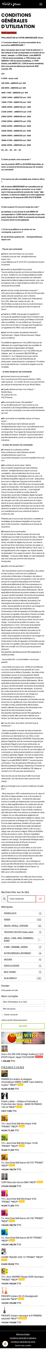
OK (40, 899)
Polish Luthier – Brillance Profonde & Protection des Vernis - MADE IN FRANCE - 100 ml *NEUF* (22, 1104)
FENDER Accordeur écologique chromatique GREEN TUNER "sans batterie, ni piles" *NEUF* (22, 1082)
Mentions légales (23, 1334)
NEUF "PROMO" (22, 972)
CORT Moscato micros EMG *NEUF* (19, 1182)
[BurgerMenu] (41, 4)
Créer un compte (6, 1020)
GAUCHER (22, 959)
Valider (23, 1026)
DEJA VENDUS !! (22, 978)
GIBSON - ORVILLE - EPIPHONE (22, 926)
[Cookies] (5, 1344)
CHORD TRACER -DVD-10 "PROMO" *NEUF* (22, 1257)
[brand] (12, 4)
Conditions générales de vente (23, 1342)
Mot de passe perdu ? (20, 1020)
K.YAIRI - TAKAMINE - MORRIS (22, 947)
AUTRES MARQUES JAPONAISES (22, 953)
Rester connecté (11, 1015)
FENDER (22, 919)
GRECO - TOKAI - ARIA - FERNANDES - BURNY (22, 939)
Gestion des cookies (23, 1345)
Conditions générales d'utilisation (23, 1338)
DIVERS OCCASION (22, 966)
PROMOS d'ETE (22, 913)
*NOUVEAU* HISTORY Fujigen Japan (22, 932)
